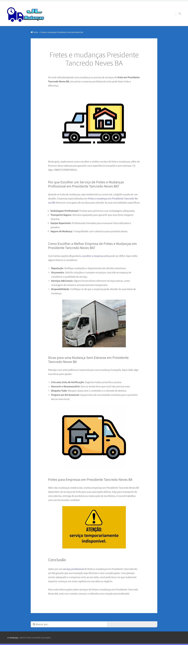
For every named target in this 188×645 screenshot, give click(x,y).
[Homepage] (26, 13)
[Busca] (177, 10)
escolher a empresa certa (95, 255)
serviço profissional (73, 569)
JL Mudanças (12, 637)
